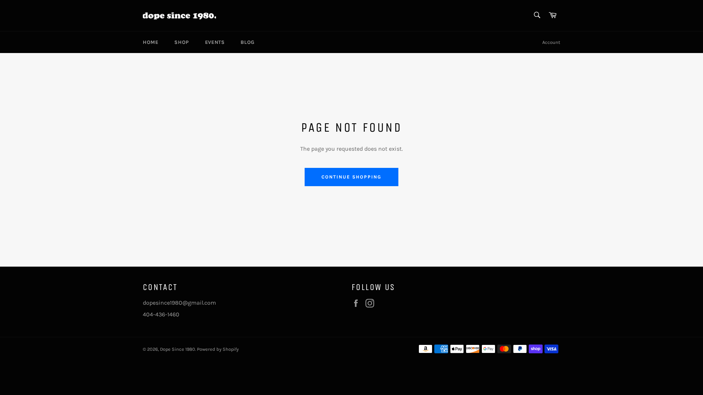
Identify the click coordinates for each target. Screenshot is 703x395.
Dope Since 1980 (177, 349)
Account (551, 42)
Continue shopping (351, 177)
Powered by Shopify (218, 349)
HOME (150, 42)
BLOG (247, 42)
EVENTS (215, 42)
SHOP (181, 42)
